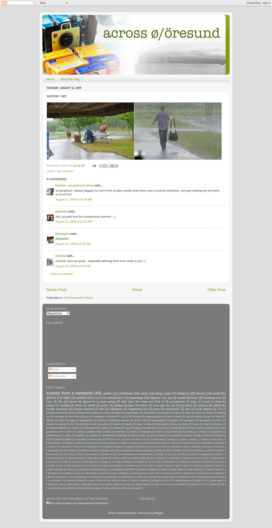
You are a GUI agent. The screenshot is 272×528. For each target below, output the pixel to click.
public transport (195, 469)
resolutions (205, 420)
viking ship (72, 484)
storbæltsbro (127, 477)
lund (216, 393)
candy (123, 443)
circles (75, 428)
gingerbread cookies (212, 454)
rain (59, 171)
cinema (185, 443)
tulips (68, 439)
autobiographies (154, 416)
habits (187, 412)
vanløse (50, 484)
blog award (162, 424)
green (104, 405)
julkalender (136, 397)
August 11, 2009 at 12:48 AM (74, 199)
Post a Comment (62, 273)
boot (48, 443)
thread (81, 480)
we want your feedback (174, 484)
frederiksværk (146, 454)
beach (128, 424)
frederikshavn (128, 454)
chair (206, 424)
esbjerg (138, 428)
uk (123, 416)
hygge (105, 462)
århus (124, 488)
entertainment (53, 450)
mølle (167, 465)
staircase (82, 477)
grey (177, 412)
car (141, 443)
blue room (217, 439)
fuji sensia (182, 454)
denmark (196, 446)
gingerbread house (55, 458)
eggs (72, 420)
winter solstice (111, 488)
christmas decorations (87, 412)
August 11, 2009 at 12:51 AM (74, 221)
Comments (58, 376)
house (75, 462)
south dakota (203, 408)
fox (115, 454)
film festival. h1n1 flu (56, 454)
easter (61, 420)
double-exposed (84, 408)
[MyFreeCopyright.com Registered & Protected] (77, 503)
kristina (61, 255)
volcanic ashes (112, 484)
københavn (196, 462)
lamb (208, 462)
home (198, 412)
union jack (200, 480)
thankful (113, 416)
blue (175, 424)
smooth (176, 473)
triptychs (155, 397)
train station (112, 480)
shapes (50, 424)
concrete (78, 446)
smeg (165, 473)
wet (204, 484)
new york (159, 405)
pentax (219, 465)
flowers (183, 393)
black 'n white (144, 424)
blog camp (163, 393)
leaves (200, 393)
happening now (138, 408)
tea (192, 477)
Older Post (216, 290)
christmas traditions (56, 428)
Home (50, 79)
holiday (118, 405)
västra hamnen (142, 484)
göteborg (210, 428)
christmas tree (212, 397)
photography (100, 469)
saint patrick (52, 473)
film (102, 408)
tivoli (208, 435)
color (49, 401)
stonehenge (111, 477)
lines (156, 408)
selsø (102, 473)
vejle (60, 484)
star (152, 435)
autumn (82, 397)
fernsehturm (198, 450)
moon (150, 465)
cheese (163, 443)
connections (89, 428)
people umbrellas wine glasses (61, 469)
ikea (109, 431)
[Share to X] (109, 166)
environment (69, 450)
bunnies (68, 443)
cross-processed (158, 446)
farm (168, 450)
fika (60, 401)
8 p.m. (118, 439)
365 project (135, 416)
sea (87, 416)
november (59, 416)
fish (72, 454)
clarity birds (206, 443)
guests (161, 458)
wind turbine (55, 488)
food (97, 397)
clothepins (221, 443)
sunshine (186, 405)
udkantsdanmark (183, 480)
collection (65, 446)
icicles (158, 462)
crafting (117, 428)
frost (170, 454)
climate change (202, 416)
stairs (143, 435)
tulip (133, 480)
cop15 (117, 412)
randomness (53, 435)
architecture (177, 401)
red (187, 408)
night (177, 465)
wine (79, 488)
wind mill (80, 439)
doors (78, 405)
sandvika (66, 473)
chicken (217, 424)
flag (80, 454)
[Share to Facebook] (112, 166)
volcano (127, 484)
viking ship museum (91, 484)
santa (78, 473)
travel (59, 439)
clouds (50, 420)
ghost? (194, 454)
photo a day (140, 420)
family (159, 450)
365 (220, 409)
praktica (174, 420)
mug (159, 465)
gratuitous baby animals (142, 458)
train (100, 480)
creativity (129, 446)
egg (127, 428)
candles (65, 405)
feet (187, 450)
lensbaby (50, 465)
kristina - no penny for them (74, 185)
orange (207, 465)
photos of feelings (147, 469)
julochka (61, 211)
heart (65, 462)
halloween (116, 408)
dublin (91, 405)
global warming (76, 458)
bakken (117, 424)
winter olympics (92, 488)
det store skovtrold (213, 446)
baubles (194, 439)
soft (133, 435)
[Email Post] (94, 165)
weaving (194, 484)
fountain (105, 454)
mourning (188, 431)
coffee (107, 412)
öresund (135, 488)
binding (205, 439)
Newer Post (56, 290)
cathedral (151, 443)
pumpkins (189, 420)
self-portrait (90, 473)
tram (48, 439)
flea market (91, 454)
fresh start (196, 428)
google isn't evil (109, 458)
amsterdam (158, 439)
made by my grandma (112, 465)
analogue (172, 439)
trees (124, 480)
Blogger (158, 512)
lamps (133, 431)
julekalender (114, 397)
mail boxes (172, 431)
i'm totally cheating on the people (128, 462)
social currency (203, 473)
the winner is (56, 480)
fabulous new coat (110, 450)
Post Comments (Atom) (78, 297)
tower (91, 480)
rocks (219, 420)
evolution (84, 450)
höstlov (209, 412)
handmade (173, 458)
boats (185, 424)
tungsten (144, 480)
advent (138, 439)
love (86, 465)
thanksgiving (205, 477)
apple (183, 439)
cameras (112, 443)
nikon (186, 465)
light (66, 397)
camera (50, 412)
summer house (168, 477)
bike (169, 416)
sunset (181, 397)
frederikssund (179, 428)
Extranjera (62, 233)
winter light (96, 439)
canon (133, 443)
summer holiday (192, 435)
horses (72, 401)
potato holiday (177, 469)
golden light (92, 458)
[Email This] (101, 166)
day (185, 446)
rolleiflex (79, 435)
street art (152, 477)
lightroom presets (119, 420)
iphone (51, 397)
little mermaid (74, 465)
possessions (159, 420)
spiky (49, 477)
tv (170, 480)
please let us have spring (99, 401)
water (156, 484)
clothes (53, 446)
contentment (92, 446)
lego (131, 405)
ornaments (216, 431)
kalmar (183, 462)
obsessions (172, 408)
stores (140, 477)
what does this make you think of (142, 401)
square (59, 477)
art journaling (101, 424)
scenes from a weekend (69, 393)
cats (188, 416)
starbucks (96, 477)
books (196, 424)
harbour (186, 458)
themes (70, 480)
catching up (65, 412)
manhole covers (135, 465)
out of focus (75, 416)
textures (203, 405)
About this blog (69, 79)
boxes (58, 443)
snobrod (188, 473)
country (117, 446)
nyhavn (196, 465)
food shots (151, 428)
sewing (112, 473)
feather (177, 450)
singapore (99, 416)
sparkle (218, 473)
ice (149, 462)
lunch (158, 431)
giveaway (166, 412)
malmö (143, 405)
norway (202, 431)
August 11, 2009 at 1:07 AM (73, 243)
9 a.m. (128, 439)
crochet (142, 446)
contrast (104, 428)
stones (162, 435)
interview (120, 431)
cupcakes (175, 446)
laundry (218, 462)
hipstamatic (86, 420)
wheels (213, 484)
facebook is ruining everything (137, 450)
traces (218, 435)
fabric (95, 450)
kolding (101, 420)
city (195, 443)
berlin (194, 397)
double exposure (57, 408)
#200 (108, 439)
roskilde (93, 435)
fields (219, 450)
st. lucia (70, 477)
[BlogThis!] (105, 166)
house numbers (89, 462)
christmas (126, 393)
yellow (217, 405)
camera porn (97, 443)
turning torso (158, 480)
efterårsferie (150, 412)
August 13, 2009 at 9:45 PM (73, 266)
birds (178, 416)
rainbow (218, 469)
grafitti (123, 458)
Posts (55, 369)
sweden (183, 477)
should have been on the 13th (144, 473)
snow (144, 393)
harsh (197, 458)
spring (62, 424)
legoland (146, 431)
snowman (121, 435)
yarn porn (84, 424)
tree (72, 424)
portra (163, 469)
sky (170, 397)
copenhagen (132, 412)
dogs (194, 401)
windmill (69, 488)
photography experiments (123, 469)
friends (160, 454)
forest (164, 428)
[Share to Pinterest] (116, 166)
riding (68, 435)
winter (107, 393)
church (174, 443)
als (147, 439)
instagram (170, 462)
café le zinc (81, 443)
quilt (209, 469)
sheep (123, 473)
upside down (216, 480)
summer (68, 171)
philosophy (85, 469)
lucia (95, 465)
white (223, 484)
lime (61, 465)
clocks (218, 416)
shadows (107, 435)
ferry (211, 450)
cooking (106, 446)
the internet (220, 477)
